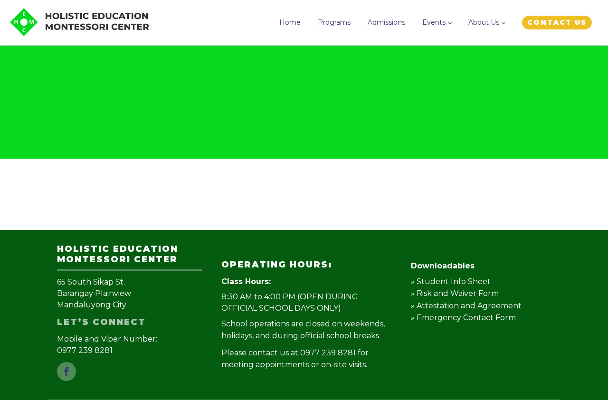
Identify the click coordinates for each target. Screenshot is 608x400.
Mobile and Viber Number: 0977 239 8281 (108, 344)
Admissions (386, 22)
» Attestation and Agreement (466, 305)
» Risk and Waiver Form (455, 293)
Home (290, 22)
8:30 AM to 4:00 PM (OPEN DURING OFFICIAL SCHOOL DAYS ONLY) (289, 302)
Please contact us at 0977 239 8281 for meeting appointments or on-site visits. (295, 359)
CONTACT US (557, 22)
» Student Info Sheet (451, 281)
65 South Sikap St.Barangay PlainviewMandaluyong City (94, 293)
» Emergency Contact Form (463, 317)
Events (434, 22)
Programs (334, 22)
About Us (483, 22)
